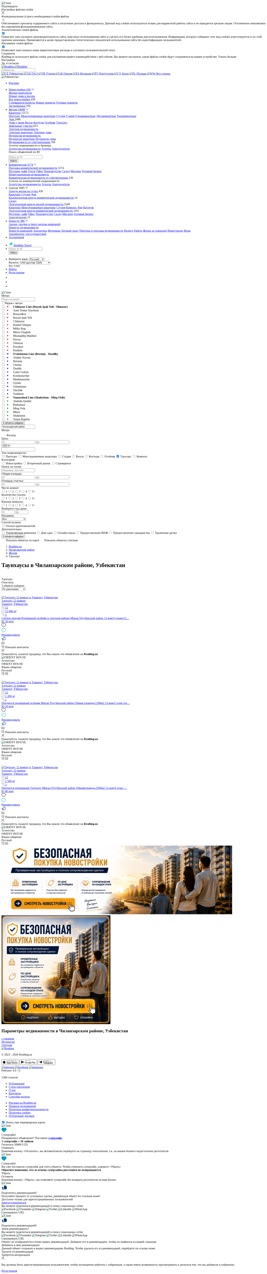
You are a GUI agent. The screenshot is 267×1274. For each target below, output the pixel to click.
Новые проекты (45, 102)
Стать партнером (19, 1086)
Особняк (50, 122)
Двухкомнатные (106, 116)
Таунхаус (61, 122)
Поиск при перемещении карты (25, 1122)
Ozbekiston (19, 386)
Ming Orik (19, 408)
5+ (33, 491)
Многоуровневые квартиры (38, 116)
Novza (17, 339)
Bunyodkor (19, 314)
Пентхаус (14, 116)
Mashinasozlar (21, 379)
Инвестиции (175, 230)
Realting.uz (15, 546)
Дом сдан (46, 532)
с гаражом (7, 1038)
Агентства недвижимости (25, 148)
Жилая (13, 553)
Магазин (75, 171)
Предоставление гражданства (131, 532)
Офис (39, 171)
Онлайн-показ (66, 532)
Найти (13, 160)
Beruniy (17, 361)
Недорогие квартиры (22, 138)
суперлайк (55, 1138)
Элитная (6, 1045)
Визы (187, 230)
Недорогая (8, 1041)
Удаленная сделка (165, 532)
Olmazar (18, 343)
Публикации (17, 1083)
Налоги (128, 230)
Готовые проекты (67, 102)
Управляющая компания (21, 532)
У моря (70, 116)
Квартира (15, 194)
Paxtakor (18, 346)
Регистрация (16, 272)
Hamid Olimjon (22, 324)
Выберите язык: (18, 259)
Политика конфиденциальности (28, 1109)
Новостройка (14, 463)
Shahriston (19, 415)
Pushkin (17, 350)
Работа (138, 230)
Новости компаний (21, 230)
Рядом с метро (14, 303)
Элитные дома (42, 132)
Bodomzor (19, 404)
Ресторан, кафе (18, 171)
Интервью (54, 230)
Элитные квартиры (21, 132)
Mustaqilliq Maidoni (24, 335)
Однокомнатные (85, 116)
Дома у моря (16, 122)
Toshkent (18, 393)
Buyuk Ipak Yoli (22, 317)
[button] (10, 76)
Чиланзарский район (22, 549)
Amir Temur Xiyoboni (26, 310)
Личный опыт (70, 230)
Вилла (29, 122)
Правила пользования (22, 1106)
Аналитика (40, 230)
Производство (52, 171)
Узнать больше (227, 56)
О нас (12, 1090)
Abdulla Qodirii (22, 401)
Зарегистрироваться (13, 1202)
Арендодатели (61, 148)
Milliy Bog (19, 328)
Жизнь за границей (155, 230)
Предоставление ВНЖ (94, 532)
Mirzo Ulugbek (22, 332)
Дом (33, 194)
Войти (13, 269)
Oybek (17, 383)
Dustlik (17, 368)
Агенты (46, 148)
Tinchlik (18, 390)
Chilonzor (19, 321)
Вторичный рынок (39, 463)
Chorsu (17, 364)
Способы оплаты (19, 1096)
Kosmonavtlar (21, 375)
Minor (16, 412)
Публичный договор (21, 1115)
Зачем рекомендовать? (15, 1228)
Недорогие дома (46, 138)
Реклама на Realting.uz (22, 1102)
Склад (66, 171)
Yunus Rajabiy (21, 419)
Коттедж (38, 122)
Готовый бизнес (92, 171)
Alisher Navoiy (22, 357)
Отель (31, 171)
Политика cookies (20, 1112)
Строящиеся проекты (22, 102)
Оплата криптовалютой (20, 525)
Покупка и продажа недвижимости (101, 230)
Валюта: (14, 262)
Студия (60, 116)
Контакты (15, 1093)
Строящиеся (63, 463)
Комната (71, 207)
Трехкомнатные (126, 116)
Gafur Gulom (21, 372)
